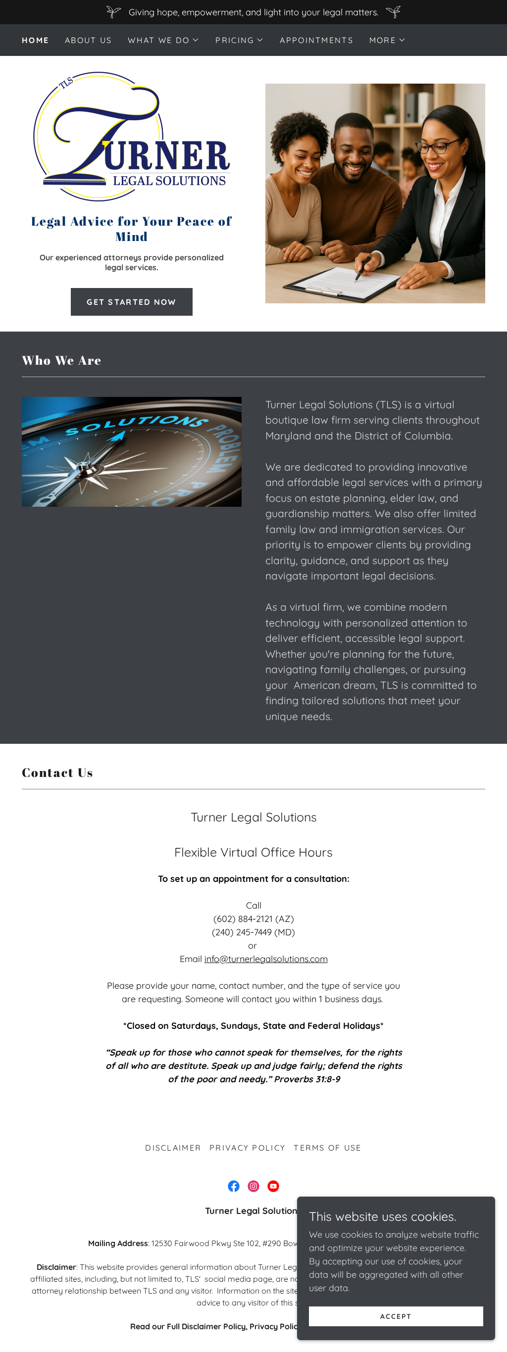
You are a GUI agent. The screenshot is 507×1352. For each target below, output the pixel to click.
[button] (164, 40)
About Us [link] (88, 40)
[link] (131, 139)
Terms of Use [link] (327, 1148)
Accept (396, 1316)
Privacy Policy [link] (247, 1148)
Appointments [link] (316, 40)
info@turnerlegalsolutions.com (266, 959)
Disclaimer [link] (173, 1148)
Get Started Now (131, 302)
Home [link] (35, 40)
